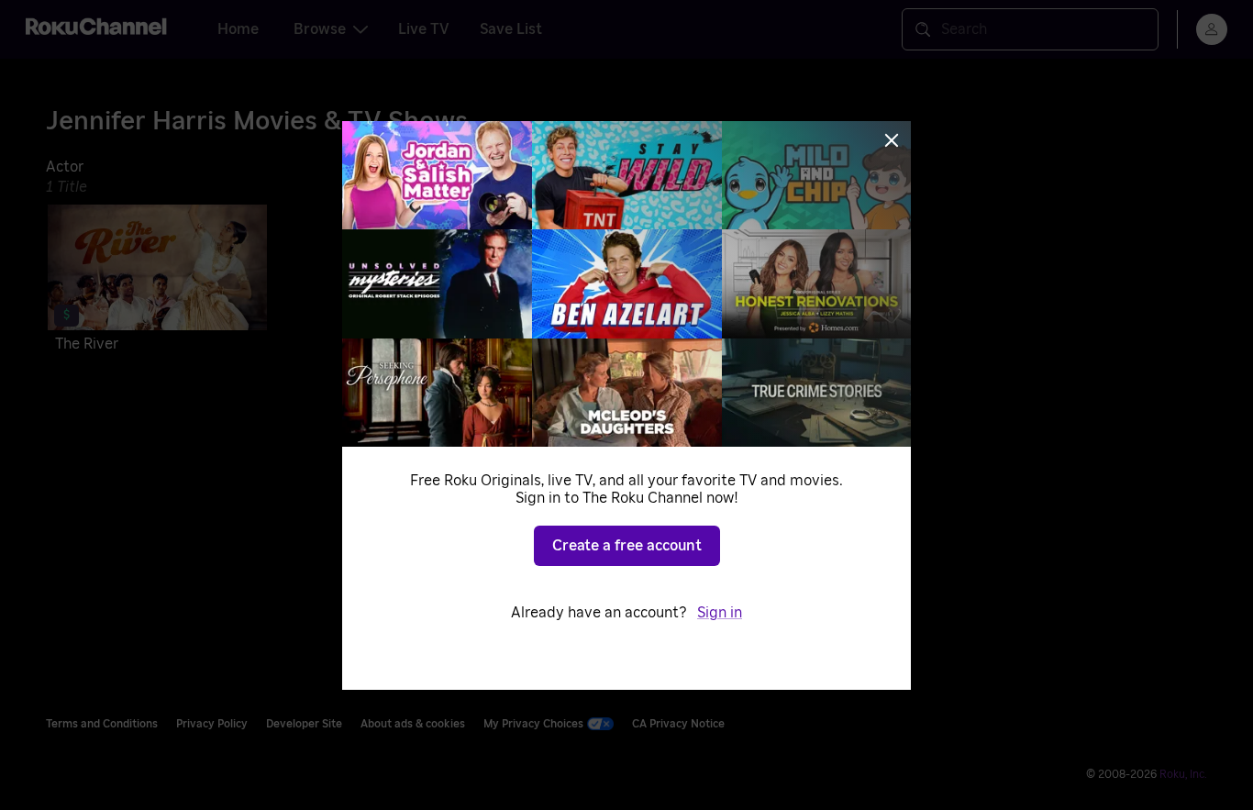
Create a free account (627, 545)
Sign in (719, 612)
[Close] (891, 140)
